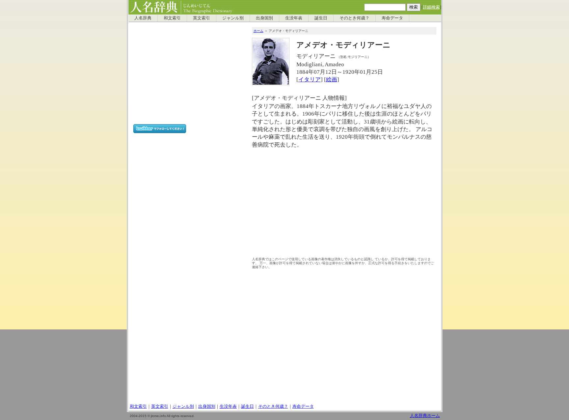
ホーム (258, 31)
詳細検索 (431, 7)
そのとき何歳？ (354, 18)
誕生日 (320, 18)
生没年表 (293, 18)
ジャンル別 (233, 18)
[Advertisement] (344, 204)
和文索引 (172, 18)
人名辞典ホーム (425, 415)
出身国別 (264, 18)
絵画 (331, 79)
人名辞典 (142, 18)
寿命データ (392, 18)
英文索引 (201, 18)
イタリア (309, 79)
